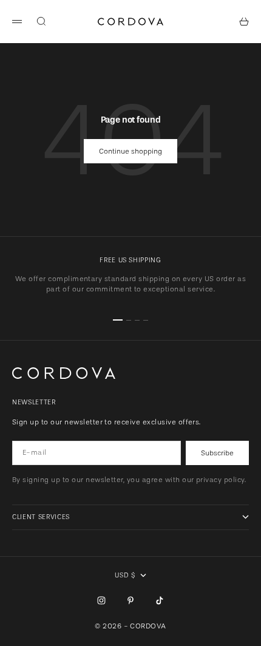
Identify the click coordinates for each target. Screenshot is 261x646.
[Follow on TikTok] (159, 600)
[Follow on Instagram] (101, 600)
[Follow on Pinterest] (130, 600)
